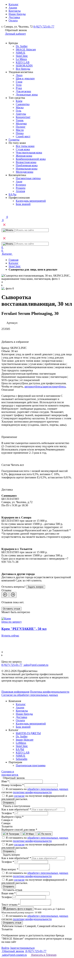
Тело (19, 84)
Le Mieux (21, 59)
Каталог (13, 4)
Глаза (19, 81)
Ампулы (21, 113)
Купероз (21, 184)
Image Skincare (24, 739)
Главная (13, 259)
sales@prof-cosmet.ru (36, 664)
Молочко (21, 123)
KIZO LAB (22, 62)
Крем (19, 101)
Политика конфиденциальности (49, 691)
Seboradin (21, 758)
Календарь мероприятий (31, 200)
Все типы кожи (25, 146)
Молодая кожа (24, 171)
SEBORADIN (24, 65)
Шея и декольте (25, 78)
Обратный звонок (12, 951)
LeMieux (21, 742)
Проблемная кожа (27, 165)
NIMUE (20, 52)
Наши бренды (17, 14)
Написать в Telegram (43, 954)
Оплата (13, 20)
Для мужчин (23, 91)
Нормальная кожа (26, 168)
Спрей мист (23, 136)
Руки (19, 88)
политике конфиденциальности (32, 792)
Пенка (20, 133)
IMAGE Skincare (26, 49)
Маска (20, 107)
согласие (19, 795)
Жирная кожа (24, 155)
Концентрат (23, 117)
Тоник (20, 120)
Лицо (19, 75)
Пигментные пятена (28, 178)
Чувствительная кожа (29, 152)
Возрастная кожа (26, 162)
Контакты (15, 10)
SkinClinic (22, 55)
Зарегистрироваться (22, 947)
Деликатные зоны (27, 94)
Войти (5, 947)
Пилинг (21, 126)
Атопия (20, 191)
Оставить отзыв (11, 608)
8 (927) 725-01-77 (43, 26)
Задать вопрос (36, 587)
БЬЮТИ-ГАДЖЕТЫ (28, 733)
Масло (20, 129)
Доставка (14, 17)
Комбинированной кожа (31, 158)
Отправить (8, 802)
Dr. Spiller (21, 46)
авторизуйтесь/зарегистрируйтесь (45, 386)
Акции (13, 7)
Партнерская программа (30, 765)
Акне (19, 181)
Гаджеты (14, 139)
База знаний (23, 204)
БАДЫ (20, 749)
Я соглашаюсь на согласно (34, 791)
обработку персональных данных (47, 789)
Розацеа (20, 187)
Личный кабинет (15, 33)
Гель (18, 110)
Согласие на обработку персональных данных (29, 694)
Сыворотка (22, 104)
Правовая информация (15, 691)
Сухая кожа (23, 149)
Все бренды (23, 68)
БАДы (12, 194)
